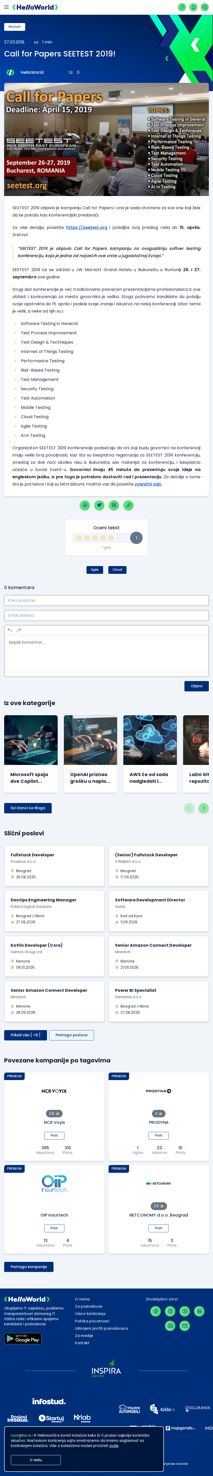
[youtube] (184, 1311)
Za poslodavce (88, 1306)
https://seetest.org (86, 227)
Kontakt (82, 1343)
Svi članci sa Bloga (28, 808)
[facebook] (84, 505)
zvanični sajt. (148, 484)
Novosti (15, 27)
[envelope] (184, 1326)
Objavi (196, 686)
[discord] (170, 1326)
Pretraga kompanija (29, 1266)
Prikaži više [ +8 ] (26, 1035)
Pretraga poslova (72, 1035)
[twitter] (99, 505)
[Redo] (18, 630)
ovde (113, 1445)
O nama (82, 1299)
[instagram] (170, 1311)
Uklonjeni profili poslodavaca (101, 1328)
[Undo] (9, 630)
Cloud (117, 570)
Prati (54, 1135)
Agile (95, 570)
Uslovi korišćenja (90, 1313)
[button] (189, 808)
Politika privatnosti (92, 1321)
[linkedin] (114, 505)
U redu (36, 1460)
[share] (128, 505)
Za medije (84, 1335)
